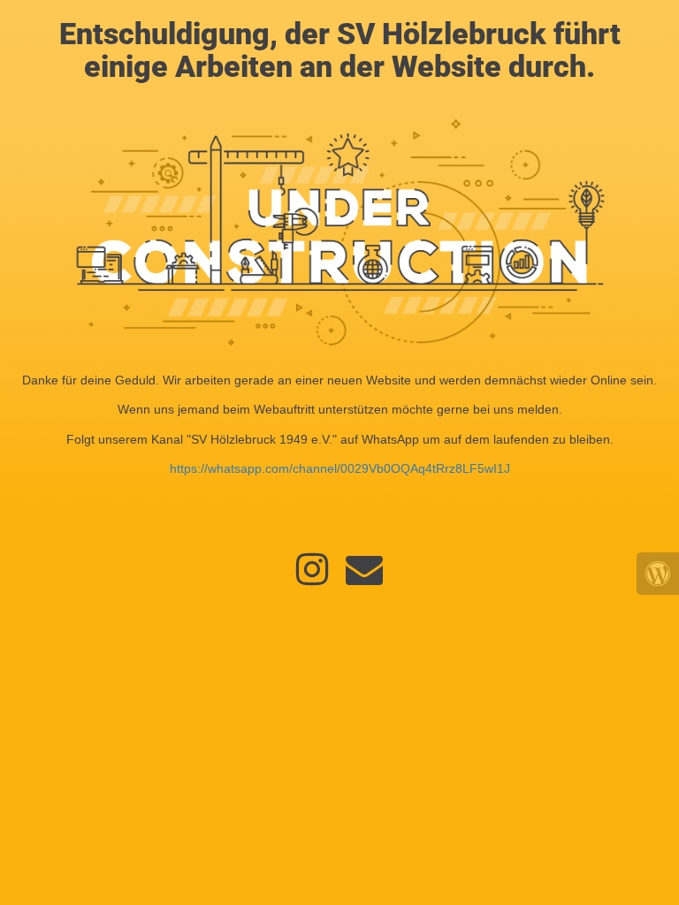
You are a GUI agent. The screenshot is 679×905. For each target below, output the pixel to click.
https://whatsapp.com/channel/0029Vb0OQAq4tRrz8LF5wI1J (340, 468)
